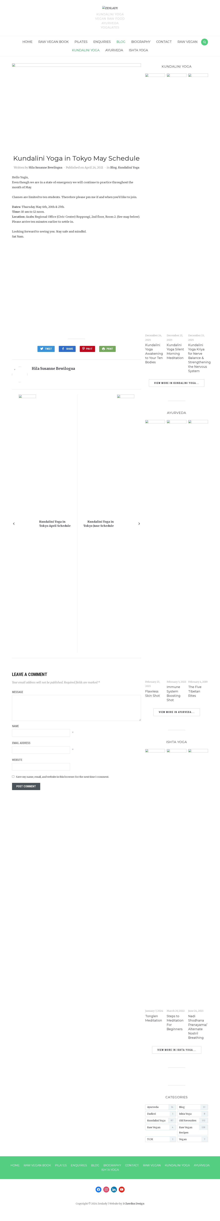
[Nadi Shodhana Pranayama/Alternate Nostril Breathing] (198, 878)
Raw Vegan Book (53, 42)
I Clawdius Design (133, 1203)
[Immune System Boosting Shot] (176, 549)
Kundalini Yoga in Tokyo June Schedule (98, 523)
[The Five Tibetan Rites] (198, 549)
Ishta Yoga (138, 50)
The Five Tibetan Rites (194, 691)
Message (17, 692)
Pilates (81, 42)
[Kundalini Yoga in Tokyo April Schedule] (27, 523)
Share (69, 348)
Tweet (48, 348)
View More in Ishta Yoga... (176, 1050)
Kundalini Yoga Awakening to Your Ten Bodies (154, 353)
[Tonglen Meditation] (155, 878)
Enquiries (102, 42)
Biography (140, 42)
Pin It (89, 348)
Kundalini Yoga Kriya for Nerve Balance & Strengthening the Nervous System (199, 358)
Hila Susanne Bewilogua (45, 167)
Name (15, 726)
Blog (121, 42)
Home (27, 42)
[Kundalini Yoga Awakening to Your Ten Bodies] (155, 202)
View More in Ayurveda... (177, 712)
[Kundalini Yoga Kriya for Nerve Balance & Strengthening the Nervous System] (198, 202)
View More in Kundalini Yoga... (176, 383)
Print (110, 348)
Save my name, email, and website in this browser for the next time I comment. (62, 776)
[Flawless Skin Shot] (155, 549)
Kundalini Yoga (86, 50)
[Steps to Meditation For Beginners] (176, 878)
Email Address (21, 743)
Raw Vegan (187, 42)
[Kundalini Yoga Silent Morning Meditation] (176, 202)
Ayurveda (114, 50)
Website (17, 760)
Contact (164, 42)
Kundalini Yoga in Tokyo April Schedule (55, 523)
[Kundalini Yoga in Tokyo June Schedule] (125, 523)
